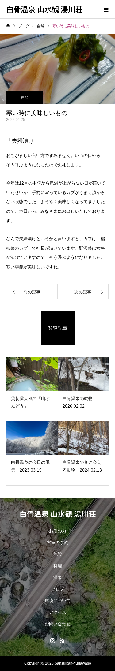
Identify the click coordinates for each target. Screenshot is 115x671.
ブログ (57, 589)
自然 (24, 97)
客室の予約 (57, 542)
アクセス (57, 612)
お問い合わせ (58, 623)
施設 (57, 554)
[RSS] (62, 640)
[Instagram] (53, 640)
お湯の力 (57, 530)
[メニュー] (106, 9)
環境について (58, 600)
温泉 (57, 577)
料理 (57, 565)
